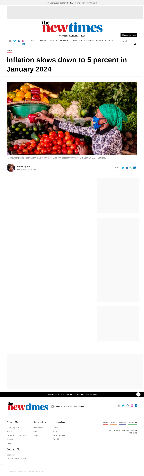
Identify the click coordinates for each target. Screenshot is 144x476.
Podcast (133, 433)
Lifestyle (132, 422)
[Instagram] (23, 41)
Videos (73, 40)
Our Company (13, 428)
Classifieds (57, 439)
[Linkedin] (23, 44)
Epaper (99, 40)
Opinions (43, 40)
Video (109, 430)
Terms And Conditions (17, 435)
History (10, 439)
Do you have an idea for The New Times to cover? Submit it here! (72, 3)
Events (109, 40)
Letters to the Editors (16, 458)
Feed (9, 443)
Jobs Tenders (59, 435)
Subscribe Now (129, 35)
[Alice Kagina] (11, 171)
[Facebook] (19, 41)
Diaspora (63, 40)
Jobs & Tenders (86, 40)
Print (35, 431)
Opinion (113, 422)
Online (55, 428)
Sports (53, 40)
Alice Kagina (23, 166)
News (34, 40)
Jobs (35, 435)
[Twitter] (14, 41)
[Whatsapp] (131, 168)
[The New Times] (72, 32)
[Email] (10, 41)
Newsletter (38, 428)
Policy (9, 431)
